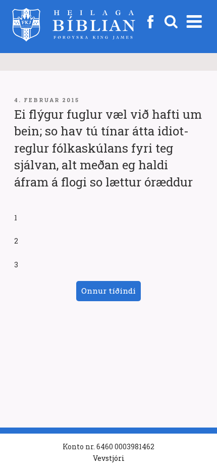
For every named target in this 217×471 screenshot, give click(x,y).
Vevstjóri (109, 458)
